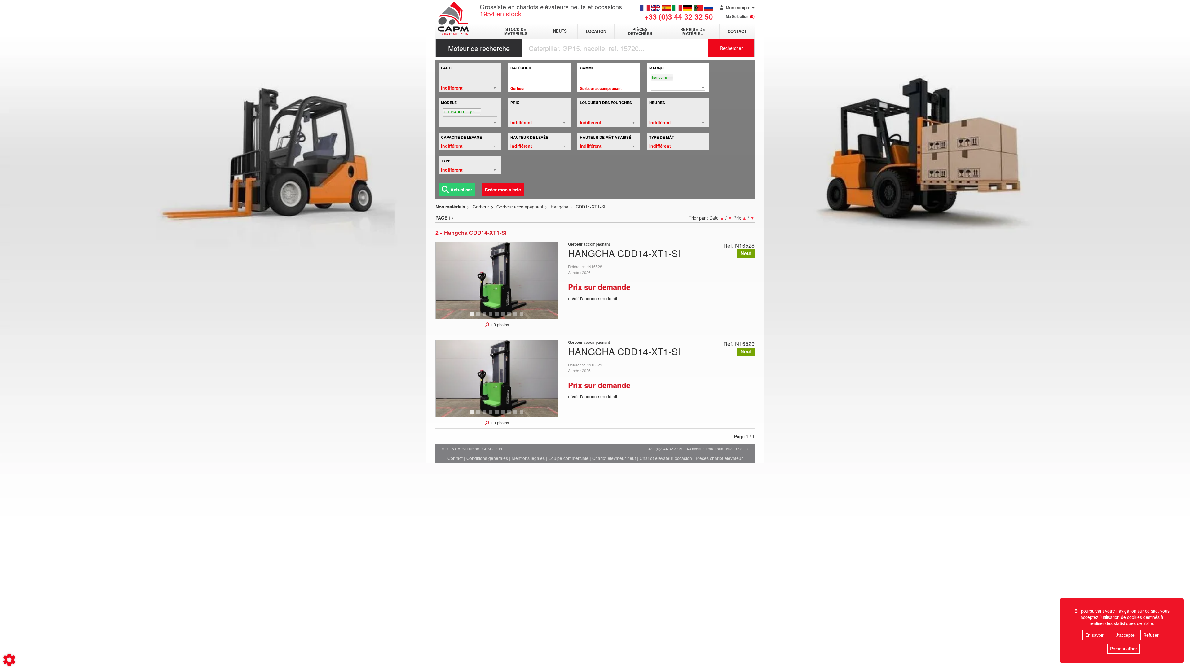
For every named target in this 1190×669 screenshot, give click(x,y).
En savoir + (1096, 635)
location (596, 31)
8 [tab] (516, 316)
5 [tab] (497, 316)
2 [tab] (479, 316)
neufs (560, 31)
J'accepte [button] (1125, 635)
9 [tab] (522, 316)
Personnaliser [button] (1123, 648)
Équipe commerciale (568, 458)
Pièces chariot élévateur (719, 458)
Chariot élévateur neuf (614, 458)
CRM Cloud (492, 448)
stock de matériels (515, 31)
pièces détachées (640, 31)
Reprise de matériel (692, 31)
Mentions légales (528, 458)
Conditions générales (487, 458)
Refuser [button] (1151, 635)
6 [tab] (504, 316)
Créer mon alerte (503, 189)
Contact (737, 31)
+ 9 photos (499, 324)
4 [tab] (491, 316)
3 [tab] (485, 316)
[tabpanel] (497, 280)
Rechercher (731, 48)
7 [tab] (510, 316)
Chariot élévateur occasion (666, 458)
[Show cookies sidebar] (9, 660)
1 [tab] (473, 316)
